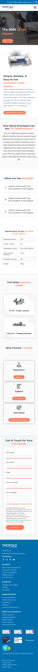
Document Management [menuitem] (11, 567)
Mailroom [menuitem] (5, 605)
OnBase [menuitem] (5, 587)
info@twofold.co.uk (28, 2)
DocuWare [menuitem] (6, 590)
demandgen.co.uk (9, 657)
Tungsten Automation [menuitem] (10, 585)
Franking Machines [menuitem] (9, 617)
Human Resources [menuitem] (9, 600)
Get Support (19, 398)
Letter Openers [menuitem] (7, 622)
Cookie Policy (6, 667)
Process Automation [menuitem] (9, 572)
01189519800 (13, 2)
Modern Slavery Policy (9, 665)
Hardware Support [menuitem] (9, 624)
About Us (19, 377)
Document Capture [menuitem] (9, 570)
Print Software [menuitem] (7, 577)
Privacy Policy (6, 663)
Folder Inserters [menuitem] (8, 615)
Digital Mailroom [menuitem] (8, 575)
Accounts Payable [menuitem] (8, 597)
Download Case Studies (19, 420)
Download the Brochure (14, 113)
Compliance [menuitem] (6, 602)
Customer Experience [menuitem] (10, 607)
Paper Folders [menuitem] (7, 620)
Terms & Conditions (8, 660)
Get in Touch (7, 41)
